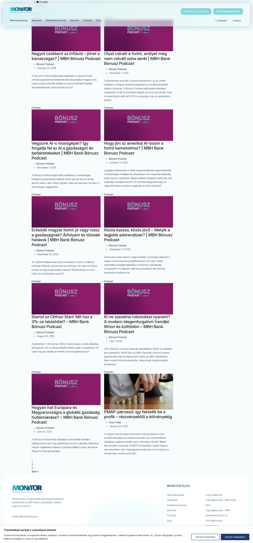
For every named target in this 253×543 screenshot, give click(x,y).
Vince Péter (115, 422)
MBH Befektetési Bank (228, 11)
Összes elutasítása (205, 537)
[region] (126, 534)
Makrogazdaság (175, 494)
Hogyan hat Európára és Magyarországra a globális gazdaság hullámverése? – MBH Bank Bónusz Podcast (66, 415)
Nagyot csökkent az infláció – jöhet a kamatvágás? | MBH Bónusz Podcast (66, 56)
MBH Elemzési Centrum (196, 11)
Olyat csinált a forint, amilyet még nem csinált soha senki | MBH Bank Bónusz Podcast (137, 58)
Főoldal (43, 1)
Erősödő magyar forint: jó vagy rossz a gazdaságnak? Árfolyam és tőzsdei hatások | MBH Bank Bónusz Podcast (66, 237)
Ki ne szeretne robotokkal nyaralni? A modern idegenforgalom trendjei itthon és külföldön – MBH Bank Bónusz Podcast (137, 324)
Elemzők (171, 510)
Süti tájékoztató (214, 520)
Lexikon (237, 20)
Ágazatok (172, 500)
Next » (35, 471)
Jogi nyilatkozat (214, 494)
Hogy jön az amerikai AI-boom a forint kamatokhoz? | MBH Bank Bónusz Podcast (134, 148)
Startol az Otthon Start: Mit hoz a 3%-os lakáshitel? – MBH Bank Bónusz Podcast (62, 321)
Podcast (36, 107)
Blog (169, 520)
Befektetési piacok (177, 505)
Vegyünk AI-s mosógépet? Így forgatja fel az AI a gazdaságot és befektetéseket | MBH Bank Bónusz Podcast (65, 151)
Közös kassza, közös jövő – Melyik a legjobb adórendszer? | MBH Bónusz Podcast (138, 234)
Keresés (222, 20)
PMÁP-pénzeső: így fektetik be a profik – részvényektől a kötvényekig (138, 414)
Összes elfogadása (235, 537)
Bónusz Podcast (45, 64)
